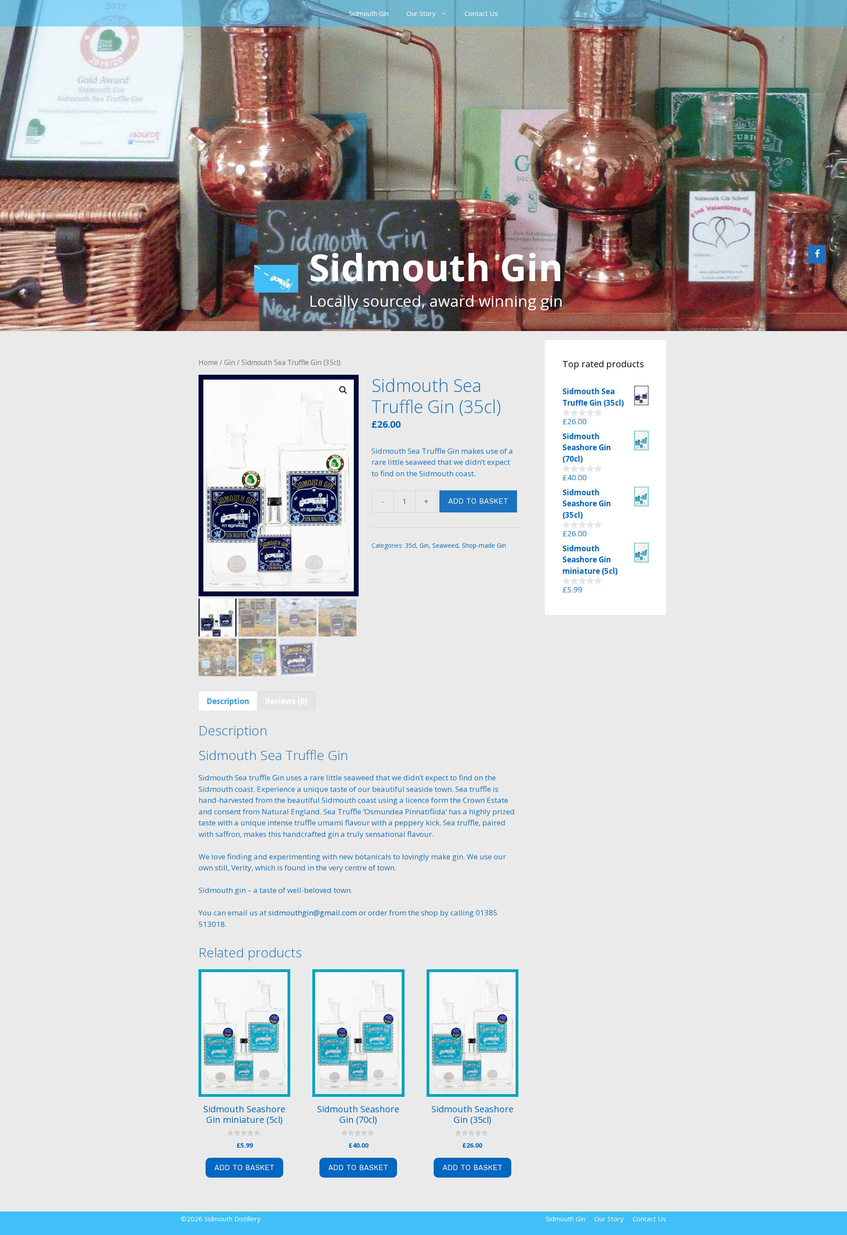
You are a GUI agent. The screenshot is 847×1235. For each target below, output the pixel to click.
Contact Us (481, 13)
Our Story (609, 1218)
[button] (343, 390)
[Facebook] (817, 254)
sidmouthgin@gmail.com (312, 912)
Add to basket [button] (244, 1167)
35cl (410, 545)
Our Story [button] (421, 13)
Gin (229, 362)
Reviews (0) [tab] (286, 701)
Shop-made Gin (484, 545)
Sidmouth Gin (369, 13)
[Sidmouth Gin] (276, 278)
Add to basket (478, 501)
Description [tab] (227, 701)
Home (208, 362)
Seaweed (445, 545)
